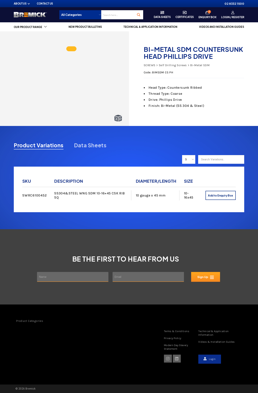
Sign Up (203, 277)
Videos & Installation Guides (216, 341)
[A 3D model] (71, 48)
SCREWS (149, 65)
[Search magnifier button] (138, 14)
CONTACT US (45, 3)
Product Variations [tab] (38, 145)
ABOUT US (20, 3)
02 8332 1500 (234, 3)
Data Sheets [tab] (90, 145)
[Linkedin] (177, 359)
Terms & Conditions (176, 331)
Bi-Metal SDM (200, 65)
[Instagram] (168, 359)
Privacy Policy (172, 338)
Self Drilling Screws (173, 65)
